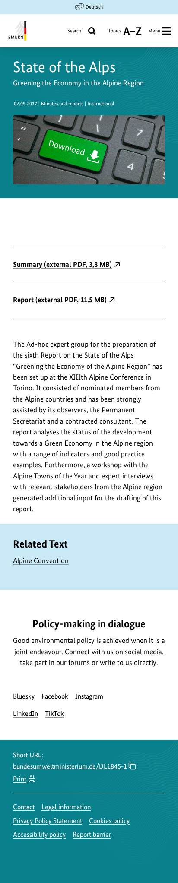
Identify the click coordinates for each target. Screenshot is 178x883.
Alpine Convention (41, 560)
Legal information (66, 807)
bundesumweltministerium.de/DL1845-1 (70, 766)
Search (74, 31)
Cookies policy (109, 821)
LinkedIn (25, 713)
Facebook (54, 696)
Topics (114, 34)
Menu (154, 31)
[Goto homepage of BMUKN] (16, 31)
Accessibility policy (39, 834)
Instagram (89, 696)
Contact (24, 807)
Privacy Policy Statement (47, 821)
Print (19, 779)
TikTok (54, 713)
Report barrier (92, 834)
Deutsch (94, 7)
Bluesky (24, 696)
